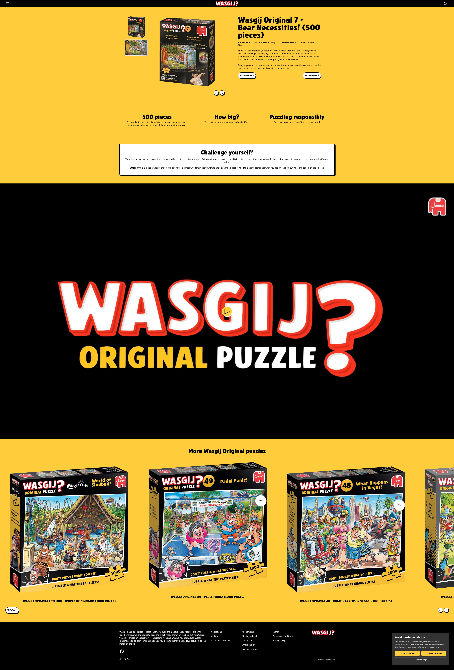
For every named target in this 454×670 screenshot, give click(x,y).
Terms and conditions (283, 636)
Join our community (251, 649)
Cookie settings (421, 660)
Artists (214, 636)
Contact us (247, 640)
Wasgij (129, 659)
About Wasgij (248, 631)
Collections (216, 631)
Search (276, 631)
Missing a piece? (249, 636)
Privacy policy (279, 640)
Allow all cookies (407, 653)
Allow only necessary (434, 653)
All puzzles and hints (220, 640)
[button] (445, 4)
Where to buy (248, 644)
